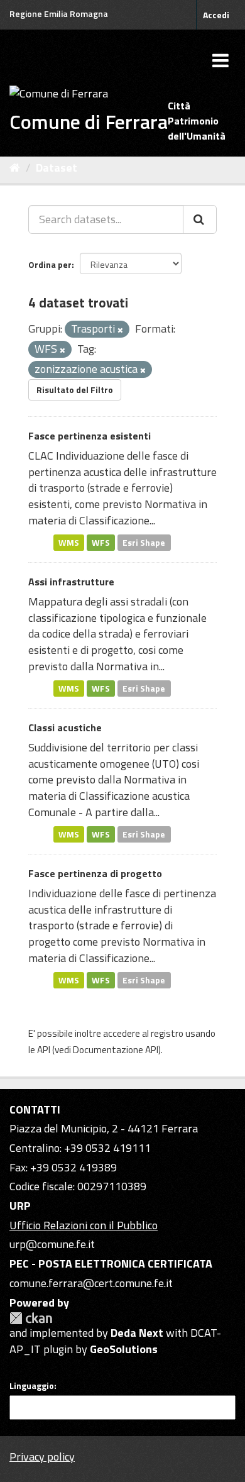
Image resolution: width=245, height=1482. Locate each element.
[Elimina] (120, 330)
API (43, 1049)
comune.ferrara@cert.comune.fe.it (91, 1283)
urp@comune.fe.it (52, 1244)
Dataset (56, 167)
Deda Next (137, 1332)
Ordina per (50, 264)
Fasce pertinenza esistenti (89, 435)
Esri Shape (143, 542)
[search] (200, 219)
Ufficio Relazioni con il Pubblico (83, 1225)
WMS (68, 542)
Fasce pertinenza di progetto (95, 873)
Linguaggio (31, 1386)
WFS (101, 542)
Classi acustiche (65, 727)
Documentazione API (115, 1049)
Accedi (216, 14)
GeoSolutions (124, 1349)
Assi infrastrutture (71, 581)
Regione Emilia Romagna (58, 13)
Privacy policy (42, 1456)
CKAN (30, 1318)
